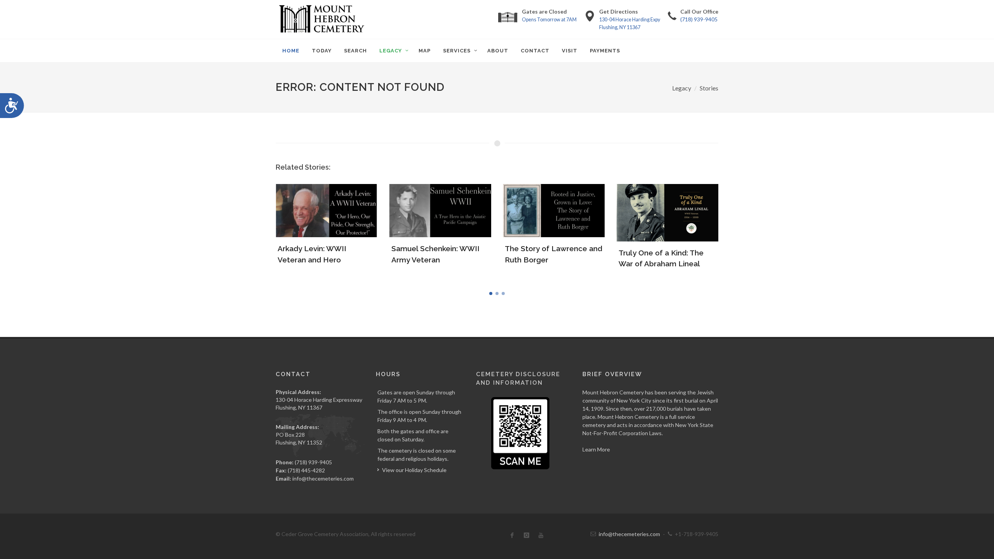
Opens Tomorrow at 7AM (549, 20)
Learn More (596, 449)
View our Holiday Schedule (414, 470)
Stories (709, 88)
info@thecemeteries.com (323, 478)
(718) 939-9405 (699, 19)
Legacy (681, 88)
